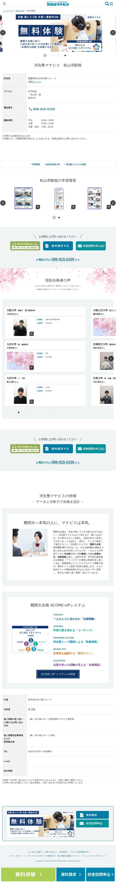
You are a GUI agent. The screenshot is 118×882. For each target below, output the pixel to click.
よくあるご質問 (34, 851)
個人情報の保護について (67, 855)
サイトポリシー (16, 855)
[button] (3, 33)
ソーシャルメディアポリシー (93, 855)
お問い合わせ (50, 851)
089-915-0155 (63, 259)
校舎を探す (20, 11)
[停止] (45, 55)
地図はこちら (34, 81)
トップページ (8, 11)
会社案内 (63, 851)
